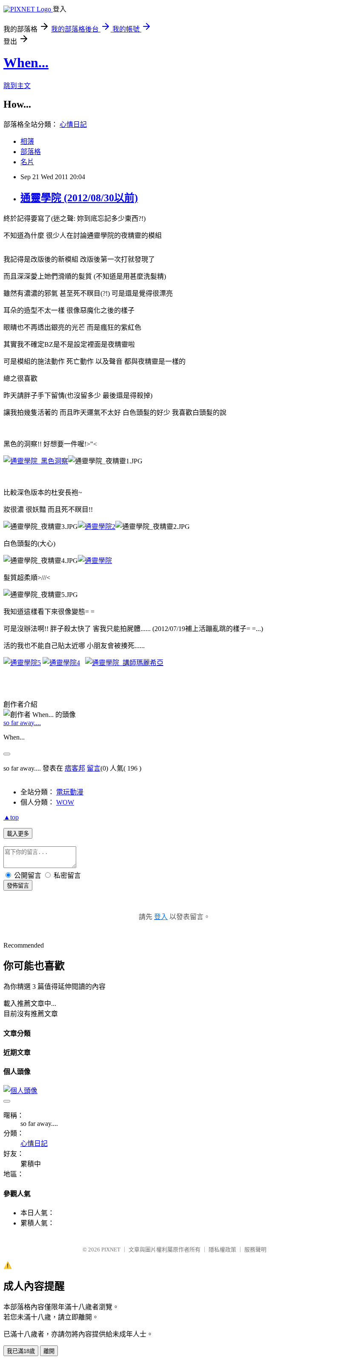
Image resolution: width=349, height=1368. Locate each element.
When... (26, 62)
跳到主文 (17, 85)
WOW (65, 802)
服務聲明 (255, 1249)
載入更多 (18, 834)
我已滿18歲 (21, 1351)
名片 (27, 162)
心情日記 (73, 124)
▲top (11, 817)
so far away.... (22, 722)
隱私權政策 (222, 1249)
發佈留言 (18, 885)
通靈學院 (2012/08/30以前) (79, 197)
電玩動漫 (69, 792)
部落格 (30, 151)
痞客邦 (75, 768)
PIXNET (110, 1249)
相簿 (27, 141)
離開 (48, 1351)
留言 (93, 768)
